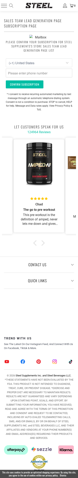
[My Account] (64, 6)
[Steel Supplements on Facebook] (23, 362)
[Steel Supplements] (39, 5)
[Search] (11, 6)
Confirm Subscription (24, 84)
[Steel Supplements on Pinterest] (39, 362)
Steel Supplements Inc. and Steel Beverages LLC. (43, 375)
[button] (36, 243)
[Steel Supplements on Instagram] (55, 362)
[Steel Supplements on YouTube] (7, 362)
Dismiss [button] (63, 475)
